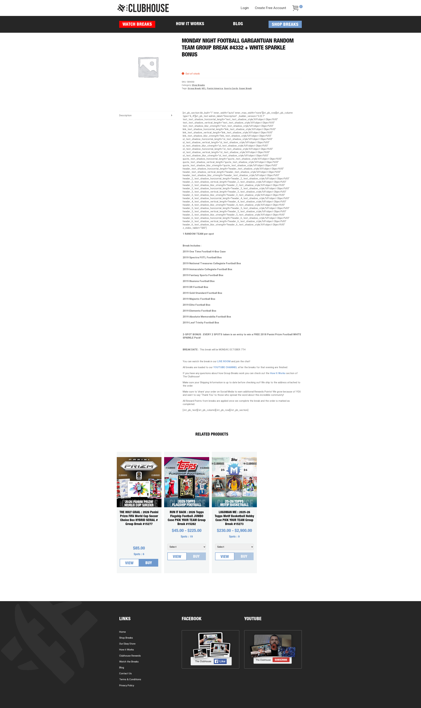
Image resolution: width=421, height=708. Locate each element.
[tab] (147, 115)
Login (245, 8)
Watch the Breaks (129, 661)
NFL (204, 88)
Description (125, 115)
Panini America (215, 88)
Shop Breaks (285, 25)
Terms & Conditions (130, 679)
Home (122, 631)
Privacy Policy (126, 685)
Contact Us (125, 673)
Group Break (194, 88)
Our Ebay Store (127, 643)
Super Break (245, 88)
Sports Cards (231, 88)
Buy (148, 563)
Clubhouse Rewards (130, 655)
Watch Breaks (137, 25)
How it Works (190, 24)
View (129, 563)
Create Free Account (270, 8)
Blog (238, 24)
